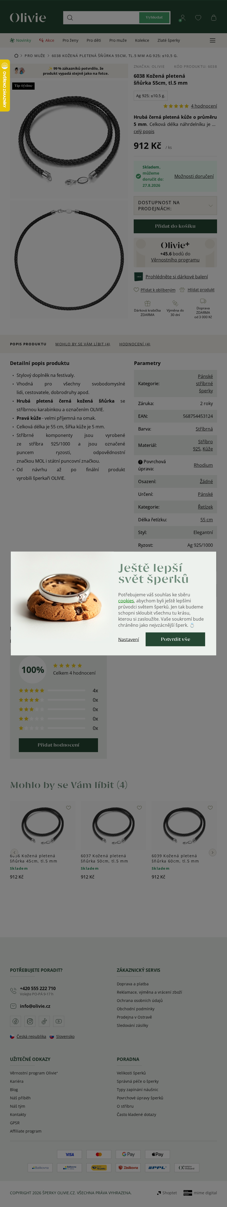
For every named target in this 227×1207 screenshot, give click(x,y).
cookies (126, 601)
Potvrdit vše (175, 639)
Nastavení (128, 639)
